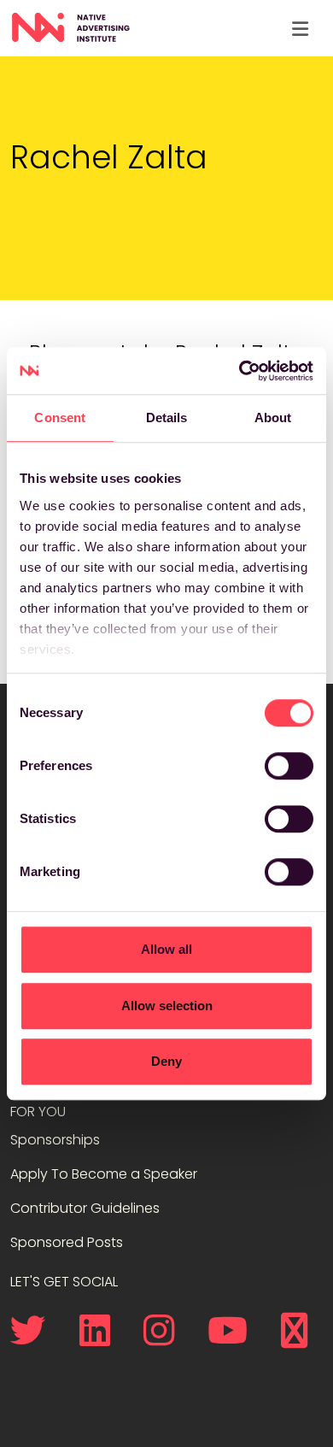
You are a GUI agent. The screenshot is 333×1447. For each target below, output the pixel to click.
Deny (166, 1061)
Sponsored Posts (66, 1242)
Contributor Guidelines (85, 1208)
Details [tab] (167, 417)
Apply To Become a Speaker (103, 1174)
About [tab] (273, 417)
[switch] (289, 765)
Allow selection (167, 1005)
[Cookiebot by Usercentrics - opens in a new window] (239, 371)
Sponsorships (55, 1140)
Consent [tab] (59, 417)
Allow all (166, 949)
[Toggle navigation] (300, 28)
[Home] (70, 28)
